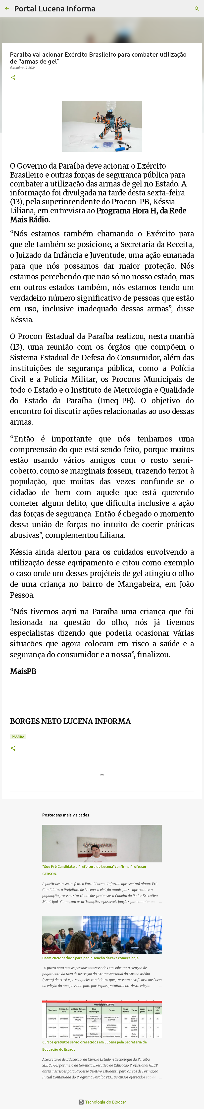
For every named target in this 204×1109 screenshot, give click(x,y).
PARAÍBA (18, 736)
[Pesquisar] (102, 9)
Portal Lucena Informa (55, 8)
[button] (13, 77)
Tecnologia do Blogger (105, 1102)
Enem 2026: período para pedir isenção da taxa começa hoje (90, 958)
